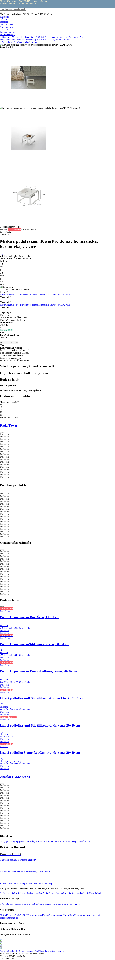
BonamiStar (12, 918)
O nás (17, 915)
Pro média (67, 915)
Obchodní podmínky (9, 951)
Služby (3, 915)
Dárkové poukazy (34, 915)
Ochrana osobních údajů (29, 951)
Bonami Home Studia (53, 904)
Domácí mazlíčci (21, 39)
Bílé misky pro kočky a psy (79, 841)
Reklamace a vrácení (29, 904)
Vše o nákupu (6, 904)
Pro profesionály (56, 915)
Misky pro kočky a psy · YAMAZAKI (37, 841)
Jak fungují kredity (71, 904)
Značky (23, 915)
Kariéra (45, 915)
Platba (41, 904)
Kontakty (10, 915)
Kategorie (10, 39)
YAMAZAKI (61, 841)
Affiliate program (80, 915)
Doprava (16, 904)
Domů (3, 39)
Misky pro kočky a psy (60, 39)
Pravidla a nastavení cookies (52, 951)
